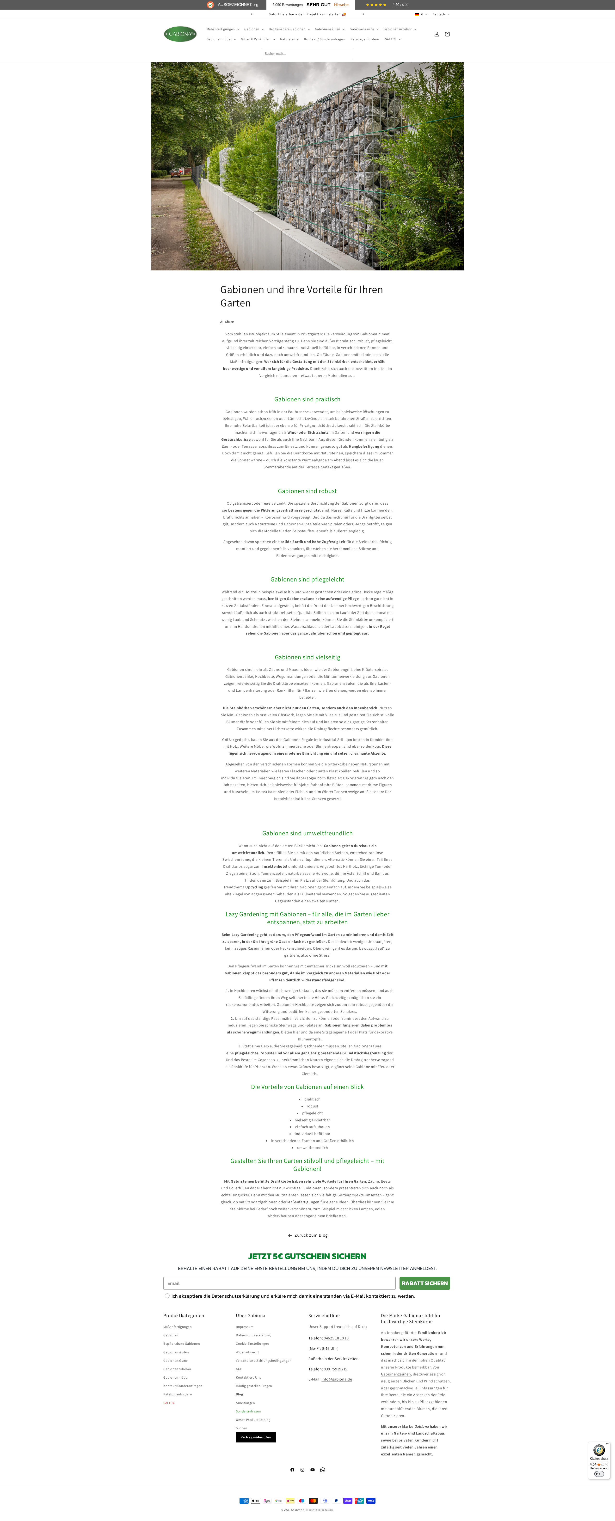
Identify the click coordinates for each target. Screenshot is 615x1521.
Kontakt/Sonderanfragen (182, 1386)
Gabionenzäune (175, 1360)
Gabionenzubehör (177, 1369)
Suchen (241, 1428)
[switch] (599, 1474)
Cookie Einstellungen (252, 1343)
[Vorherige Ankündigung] (251, 14)
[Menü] (607, 1445)
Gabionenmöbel (176, 1377)
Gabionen (170, 1335)
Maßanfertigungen (303, 1201)
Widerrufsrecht (247, 1352)
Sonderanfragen (248, 1411)
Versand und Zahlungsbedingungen (264, 1360)
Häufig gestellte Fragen (254, 1386)
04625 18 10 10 (336, 1338)
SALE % (169, 1403)
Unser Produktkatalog (253, 1419)
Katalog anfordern (177, 1394)
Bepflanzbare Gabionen (181, 1343)
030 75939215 (335, 1369)
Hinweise (341, 5)
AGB (239, 1369)
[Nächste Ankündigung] (363, 14)
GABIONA (296, 1509)
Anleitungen (245, 1403)
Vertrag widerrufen (256, 1437)
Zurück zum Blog (311, 1235)
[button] (223, 29)
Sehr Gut (319, 4)
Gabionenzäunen (396, 1374)
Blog (239, 1394)
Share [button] (229, 321)
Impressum (244, 1327)
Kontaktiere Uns (248, 1377)
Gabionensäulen (176, 1352)
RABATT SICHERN (425, 1283)
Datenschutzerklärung (253, 1335)
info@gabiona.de (336, 1379)
